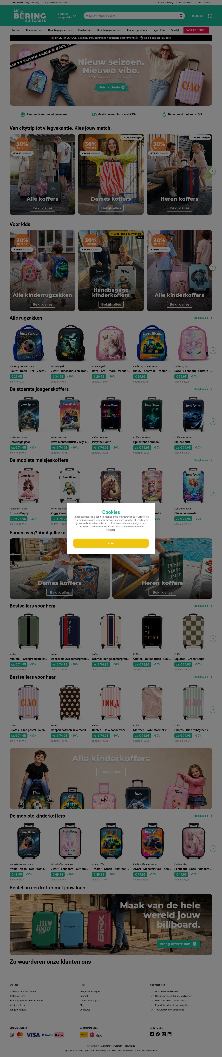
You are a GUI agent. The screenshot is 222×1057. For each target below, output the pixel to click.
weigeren (111, 529)
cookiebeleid (84, 526)
